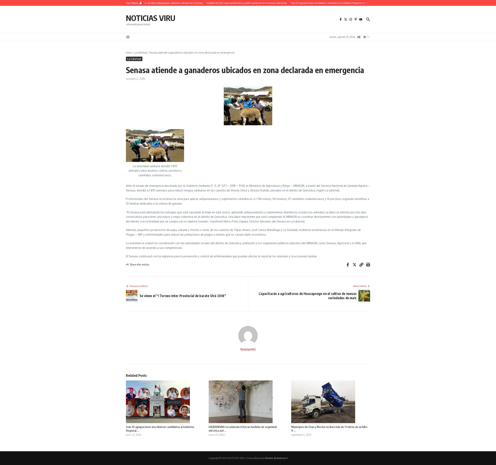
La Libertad (140, 52)
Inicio (129, 52)
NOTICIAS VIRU (150, 18)
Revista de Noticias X (276, 458)
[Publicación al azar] (358, 37)
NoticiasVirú (248, 349)
